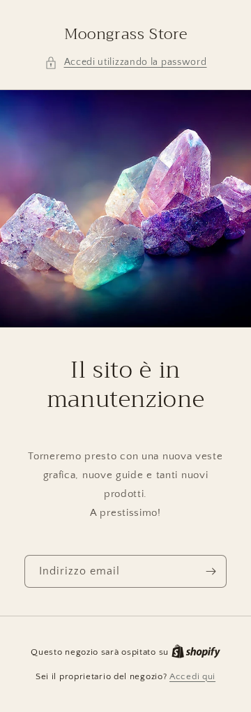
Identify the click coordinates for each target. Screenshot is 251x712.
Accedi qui (192, 676)
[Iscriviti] (210, 571)
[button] (126, 62)
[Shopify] (196, 652)
